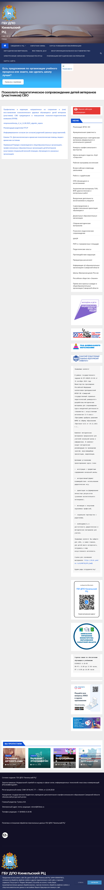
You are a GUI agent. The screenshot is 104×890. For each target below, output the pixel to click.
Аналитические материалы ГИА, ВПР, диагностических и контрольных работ (85, 191)
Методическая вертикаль (16, 51)
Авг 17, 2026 (87, 764)
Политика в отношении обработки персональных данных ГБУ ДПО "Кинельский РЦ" (34, 823)
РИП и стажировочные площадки (86, 244)
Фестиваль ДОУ (39, 51)
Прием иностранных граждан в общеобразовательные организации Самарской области (85, 286)
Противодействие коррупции (84, 255)
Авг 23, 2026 (11, 764)
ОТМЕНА (80, 882)
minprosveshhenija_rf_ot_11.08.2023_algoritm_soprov (23, 123)
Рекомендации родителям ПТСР (16, 128)
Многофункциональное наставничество (70, 51)
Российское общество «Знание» (85, 278)
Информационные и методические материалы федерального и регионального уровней (86, 140)
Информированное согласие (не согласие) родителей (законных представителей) (34, 132)
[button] (101, 53)
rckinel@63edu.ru (37, 807)
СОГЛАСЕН (94, 882)
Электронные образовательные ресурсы (23, 56)
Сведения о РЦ (18, 46)
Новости (8, 755)
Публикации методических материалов (66, 56)
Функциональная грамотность (84, 132)
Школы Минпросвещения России (86, 273)
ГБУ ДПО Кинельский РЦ (11, 27)
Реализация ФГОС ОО (81, 127)
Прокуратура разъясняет (82, 260)
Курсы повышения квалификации (65, 46)
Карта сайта (9, 61)
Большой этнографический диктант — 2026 (39, 762)
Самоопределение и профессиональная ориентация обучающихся (85, 208)
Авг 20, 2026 (61, 764)
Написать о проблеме (13, 82)
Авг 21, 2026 (36, 764)
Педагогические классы (82, 249)
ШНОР (75, 238)
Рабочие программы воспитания (85, 163)
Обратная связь (37, 46)
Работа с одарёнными (81, 176)
